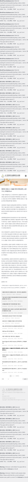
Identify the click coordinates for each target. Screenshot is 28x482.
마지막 (17, 376)
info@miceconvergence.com (8, 398)
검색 (25, 379)
